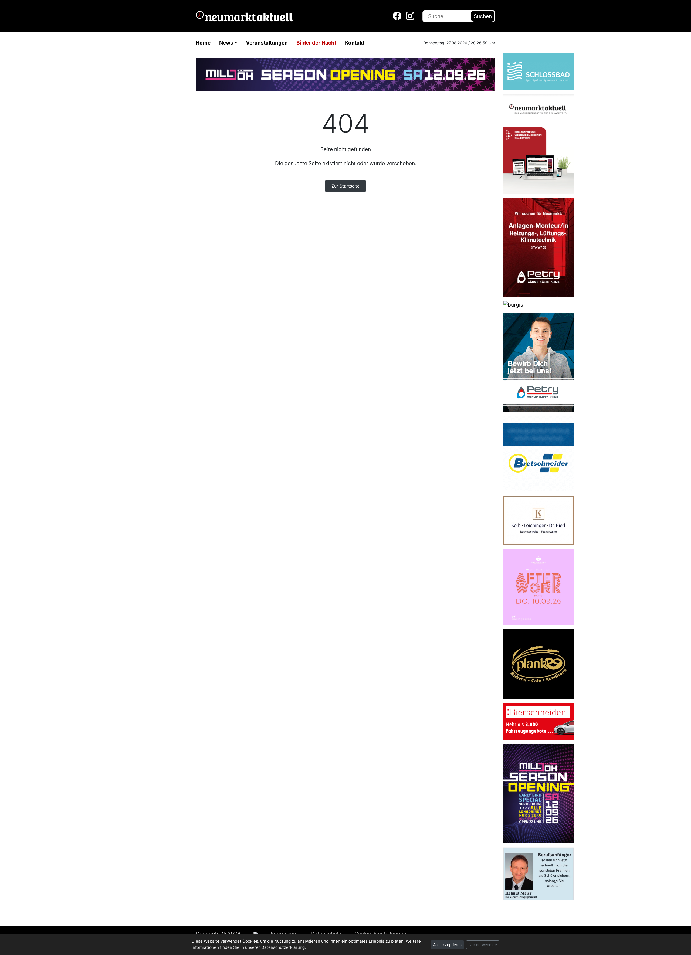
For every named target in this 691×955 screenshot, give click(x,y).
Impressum (284, 933)
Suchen (483, 16)
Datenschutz (326, 933)
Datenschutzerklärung (283, 947)
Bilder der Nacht (316, 42)
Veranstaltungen (267, 42)
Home (203, 42)
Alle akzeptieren (447, 944)
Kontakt (354, 42)
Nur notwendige (483, 944)
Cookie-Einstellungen (380, 933)
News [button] (226, 42)
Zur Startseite (345, 186)
